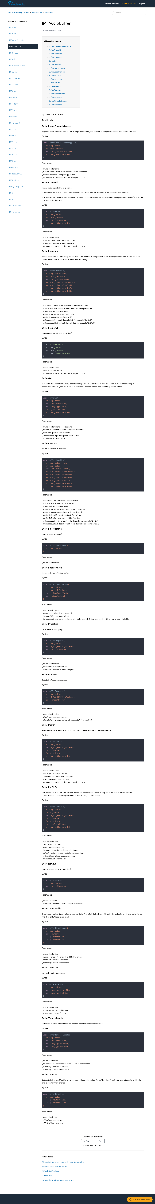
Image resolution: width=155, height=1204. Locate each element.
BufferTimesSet (55, 104)
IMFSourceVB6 (15, 205)
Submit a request (128, 3)
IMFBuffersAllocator (17, 65)
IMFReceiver (14, 167)
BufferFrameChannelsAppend (61, 46)
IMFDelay (12, 91)
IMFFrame (13, 116)
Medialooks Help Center (18, 12)
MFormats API (37, 12)
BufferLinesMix (55, 64)
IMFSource (13, 199)
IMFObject (13, 129)
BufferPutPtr (54, 82)
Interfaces (49, 12)
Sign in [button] (142, 3)
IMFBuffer (13, 59)
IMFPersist (13, 142)
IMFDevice (13, 97)
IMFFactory (13, 104)
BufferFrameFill (55, 50)
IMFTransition (14, 212)
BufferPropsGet (55, 75)
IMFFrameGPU (14, 123)
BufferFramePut (55, 57)
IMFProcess (13, 148)
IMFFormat (13, 110)
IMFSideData (14, 180)
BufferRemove (55, 90)
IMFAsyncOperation (17, 40)
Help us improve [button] (112, 3)
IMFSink (12, 193)
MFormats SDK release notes (54, 1166)
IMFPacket (13, 135)
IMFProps (13, 154)
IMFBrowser (14, 53)
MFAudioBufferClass (50, 1171)
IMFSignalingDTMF (16, 186)
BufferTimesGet (55, 97)
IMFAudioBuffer (15, 46)
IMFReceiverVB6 (15, 174)
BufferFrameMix (55, 53)
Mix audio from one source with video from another (63, 1162)
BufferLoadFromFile (57, 72)
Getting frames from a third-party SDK (58, 1180)
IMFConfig (13, 72)
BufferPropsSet (55, 79)
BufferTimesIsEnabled (58, 101)
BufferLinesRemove (57, 68)
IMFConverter (14, 78)
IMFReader (13, 161)
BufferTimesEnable (57, 93)
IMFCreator (13, 84)
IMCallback (13, 27)
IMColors (12, 33)
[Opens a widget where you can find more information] (140, 1200)
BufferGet (53, 61)
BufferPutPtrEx (55, 86)
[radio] (86, 1141)
